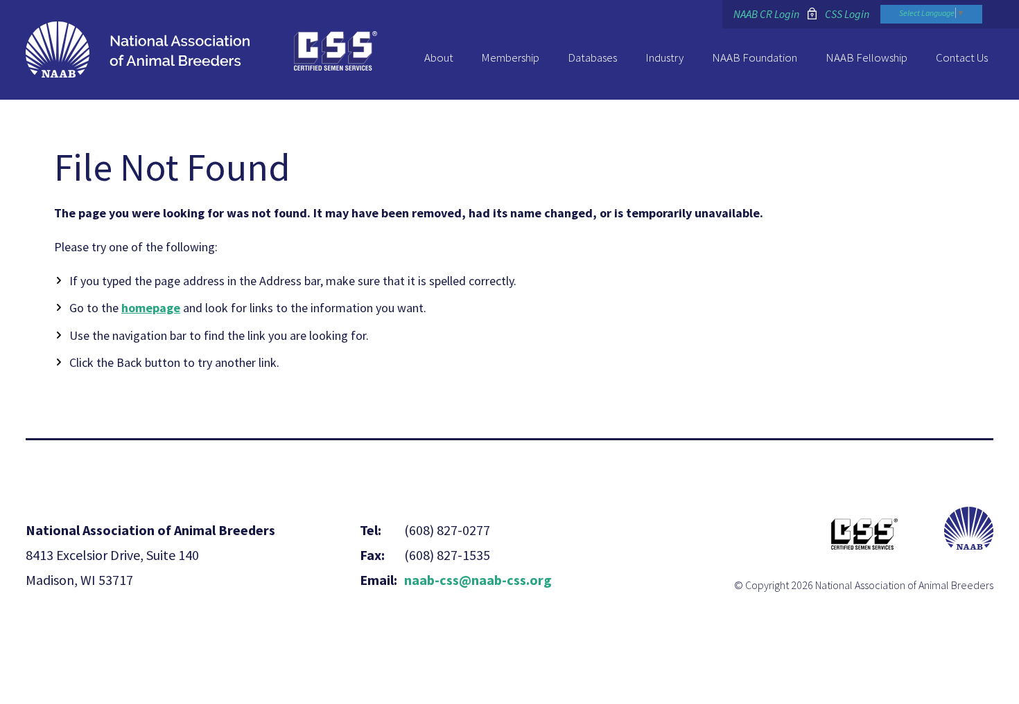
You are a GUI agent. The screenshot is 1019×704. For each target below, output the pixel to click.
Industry (664, 57)
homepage (150, 308)
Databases (592, 57)
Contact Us (962, 57)
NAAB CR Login (766, 14)
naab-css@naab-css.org (478, 579)
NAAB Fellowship (866, 57)
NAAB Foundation (754, 57)
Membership (510, 57)
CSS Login (847, 14)
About (438, 57)
